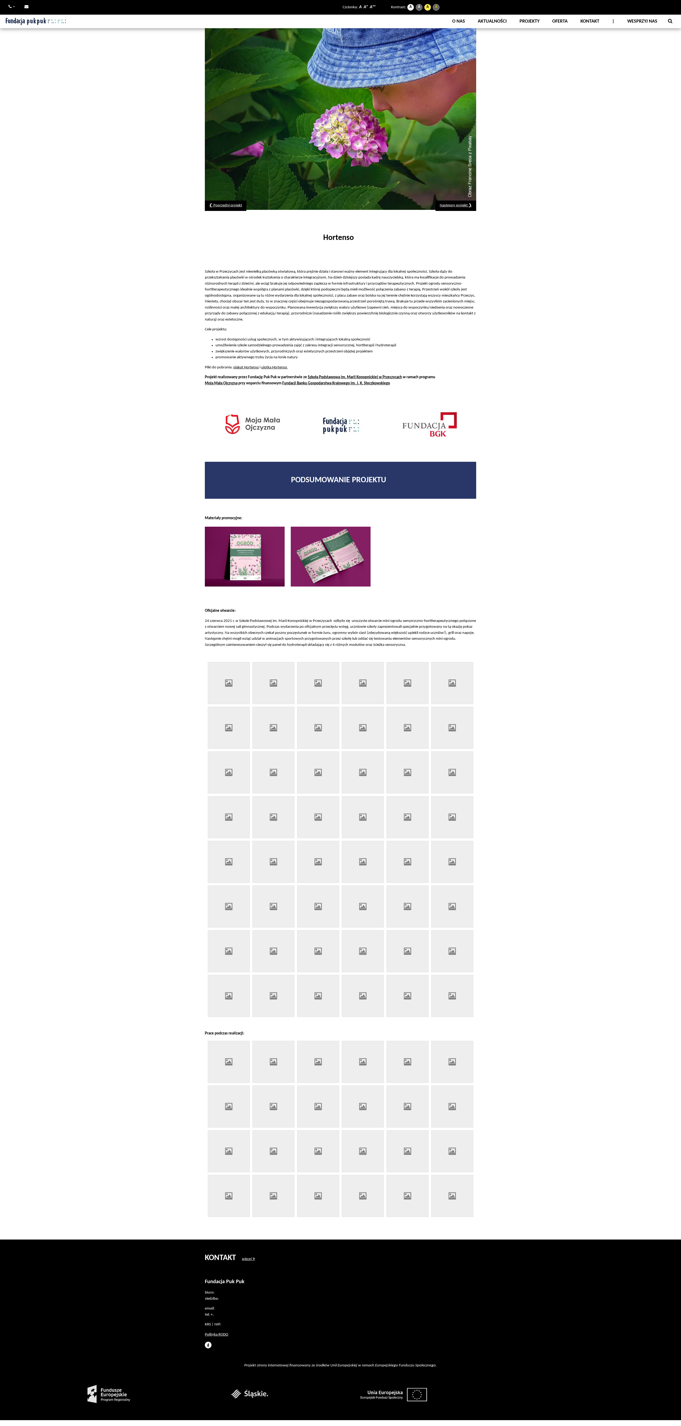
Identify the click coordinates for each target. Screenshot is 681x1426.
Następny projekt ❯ (456, 205)
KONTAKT (589, 21)
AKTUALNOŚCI (492, 21)
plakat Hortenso (246, 367)
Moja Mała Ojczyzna (221, 383)
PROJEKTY (529, 21)
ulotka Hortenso (274, 367)
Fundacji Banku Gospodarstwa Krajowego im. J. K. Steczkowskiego (336, 383)
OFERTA (560, 21)
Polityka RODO (216, 1335)
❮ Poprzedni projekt (225, 205)
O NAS (458, 21)
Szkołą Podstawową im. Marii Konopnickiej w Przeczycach (355, 377)
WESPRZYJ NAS (642, 21)
